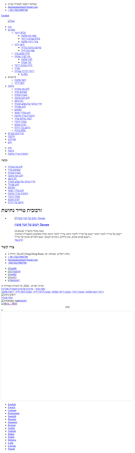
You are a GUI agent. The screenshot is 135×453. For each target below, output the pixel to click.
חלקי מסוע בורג (22, 53)
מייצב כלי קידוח (22, 127)
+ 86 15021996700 (18, 10)
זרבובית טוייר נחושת (24, 115)
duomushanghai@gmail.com (23, 7)
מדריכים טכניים (16, 133)
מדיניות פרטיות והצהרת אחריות (17, 288)
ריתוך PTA (20, 32)
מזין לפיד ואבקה (22, 56)
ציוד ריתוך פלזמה (29, 41)
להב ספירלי (20, 106)
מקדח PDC (20, 130)
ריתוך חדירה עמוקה (24, 71)
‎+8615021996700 (17, 262)
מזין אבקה (26, 62)
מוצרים (11, 29)
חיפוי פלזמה (20, 80)
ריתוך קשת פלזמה (95, 291)
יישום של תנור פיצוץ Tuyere (31, 224)
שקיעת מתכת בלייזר (31, 47)
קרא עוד (18, 240)
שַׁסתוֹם (18, 109)
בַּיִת (10, 26)
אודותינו (12, 139)
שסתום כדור (20, 91)
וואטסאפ (22, 300)
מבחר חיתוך (20, 121)
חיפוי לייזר (19, 44)
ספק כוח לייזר (28, 50)
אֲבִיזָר (17, 68)
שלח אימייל (7, 297)
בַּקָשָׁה (11, 86)
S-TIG (24, 74)
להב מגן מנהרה (21, 89)
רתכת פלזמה (7, 291)
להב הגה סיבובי (22, 97)
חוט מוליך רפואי (22, 112)
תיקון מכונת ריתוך (23, 65)
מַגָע (10, 142)
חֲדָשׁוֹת (11, 136)
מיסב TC (19, 100)
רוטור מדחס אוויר (23, 118)
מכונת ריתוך (78, 291)
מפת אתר (40, 288)
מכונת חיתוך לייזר (42, 291)
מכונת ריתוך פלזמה (61, 291)
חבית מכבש (20, 124)
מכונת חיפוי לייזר (23, 291)
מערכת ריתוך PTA (30, 38)
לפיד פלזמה (26, 59)
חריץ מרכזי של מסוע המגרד (28, 103)
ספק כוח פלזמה (28, 35)
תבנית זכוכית (20, 94)
